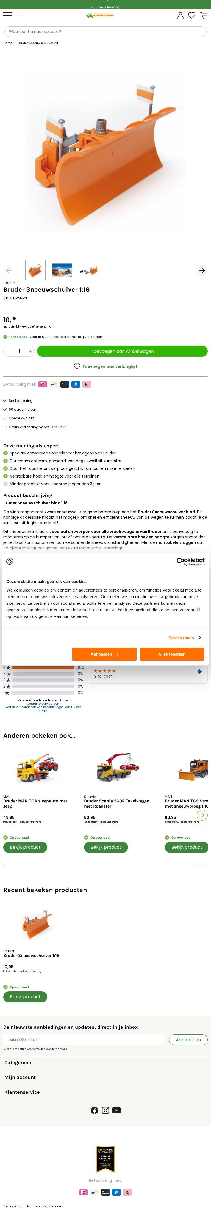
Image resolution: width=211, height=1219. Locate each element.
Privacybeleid (13, 1206)
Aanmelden (188, 1040)
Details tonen (181, 637)
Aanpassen (101, 654)
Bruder (9, 282)
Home (7, 43)
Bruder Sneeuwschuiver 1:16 (31, 955)
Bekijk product (25, 847)
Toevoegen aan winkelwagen (122, 351)
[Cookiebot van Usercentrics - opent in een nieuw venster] (181, 562)
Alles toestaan (171, 654)
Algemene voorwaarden (44, 1206)
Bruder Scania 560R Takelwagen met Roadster (116, 803)
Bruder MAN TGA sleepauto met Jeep (35, 803)
